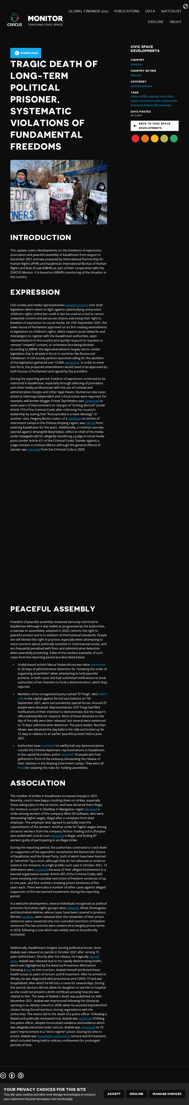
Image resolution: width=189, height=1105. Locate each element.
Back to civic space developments (154, 125)
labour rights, (167, 96)
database (74, 418)
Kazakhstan (136, 64)
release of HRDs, (139, 96)
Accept (114, 1093)
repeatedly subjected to (53, 1036)
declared (91, 809)
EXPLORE (156, 22)
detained (67, 754)
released (73, 908)
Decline (136, 1093)
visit (29, 970)
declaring (57, 836)
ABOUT (176, 22)
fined (21, 768)
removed (34, 449)
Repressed (136, 74)
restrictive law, (169, 100)
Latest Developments (141, 85)
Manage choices (167, 1093)
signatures (72, 362)
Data (150, 11)
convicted (41, 870)
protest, (135, 100)
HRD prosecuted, (162, 104)
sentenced (92, 401)
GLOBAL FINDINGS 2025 (88, 11)
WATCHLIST (171, 11)
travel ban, (154, 96)
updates (28, 917)
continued (48, 746)
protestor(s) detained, (142, 104)
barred (90, 423)
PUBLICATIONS (126, 11)
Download (29, 53)
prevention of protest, (150, 100)
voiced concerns (77, 305)
